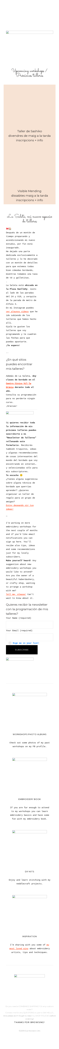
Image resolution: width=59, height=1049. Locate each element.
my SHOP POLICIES (41, 1016)
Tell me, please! (16, 594)
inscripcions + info (29, 140)
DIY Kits (29, 871)
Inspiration (29, 936)
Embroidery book (29, 799)
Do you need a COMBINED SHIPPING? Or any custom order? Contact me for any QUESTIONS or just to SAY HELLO (29, 1009)
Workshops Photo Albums (29, 734)
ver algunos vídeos (17, 311)
